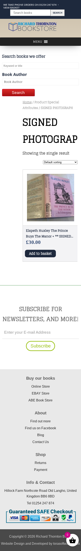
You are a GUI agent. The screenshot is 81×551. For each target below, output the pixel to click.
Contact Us (40, 442)
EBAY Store (40, 393)
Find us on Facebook (40, 428)
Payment (40, 470)
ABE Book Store (40, 400)
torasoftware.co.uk (66, 543)
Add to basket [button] (40, 253)
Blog (40, 435)
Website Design (13, 543)
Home (27, 102)
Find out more (40, 421)
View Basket (11, 7)
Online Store (40, 386)
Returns (40, 463)
